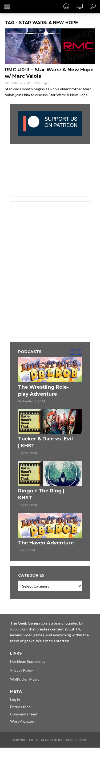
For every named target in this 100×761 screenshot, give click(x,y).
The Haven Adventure (46, 543)
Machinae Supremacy (27, 661)
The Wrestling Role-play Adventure (43, 390)
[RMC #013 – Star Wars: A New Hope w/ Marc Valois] (50, 46)
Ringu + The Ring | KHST (41, 494)
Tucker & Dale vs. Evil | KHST (45, 442)
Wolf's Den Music (24, 679)
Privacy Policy (21, 670)
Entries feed (20, 706)
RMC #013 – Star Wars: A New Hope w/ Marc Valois (49, 73)
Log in (15, 699)
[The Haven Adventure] (50, 525)
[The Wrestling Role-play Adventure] (50, 369)
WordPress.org (22, 721)
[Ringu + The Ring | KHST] (50, 473)
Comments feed (23, 714)
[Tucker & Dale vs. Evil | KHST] (50, 421)
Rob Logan (42, 83)
